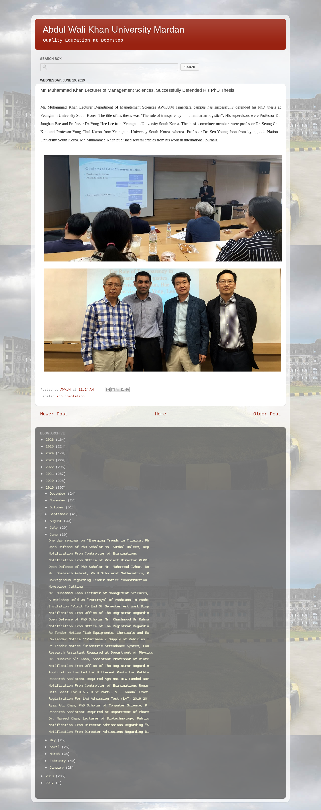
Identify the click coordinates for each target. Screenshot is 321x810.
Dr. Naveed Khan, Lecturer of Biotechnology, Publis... (102, 719)
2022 (51, 467)
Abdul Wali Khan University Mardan (113, 29)
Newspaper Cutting (66, 587)
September (60, 514)
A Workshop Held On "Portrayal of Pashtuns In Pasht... (102, 600)
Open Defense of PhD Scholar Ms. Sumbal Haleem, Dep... (102, 547)
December (59, 494)
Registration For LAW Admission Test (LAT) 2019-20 (98, 699)
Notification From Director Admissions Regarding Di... (102, 732)
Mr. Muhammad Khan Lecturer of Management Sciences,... (102, 593)
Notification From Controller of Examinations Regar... (102, 686)
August (57, 521)
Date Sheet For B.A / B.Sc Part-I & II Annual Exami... (102, 692)
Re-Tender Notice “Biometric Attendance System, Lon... (102, 646)
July (55, 528)
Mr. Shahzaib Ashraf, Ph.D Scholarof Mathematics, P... (102, 573)
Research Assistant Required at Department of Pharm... (102, 712)
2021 (51, 474)
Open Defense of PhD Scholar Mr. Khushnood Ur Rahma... (102, 619)
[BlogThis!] (112, 389)
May (54, 740)
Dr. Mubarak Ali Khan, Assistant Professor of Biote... (102, 659)
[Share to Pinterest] (127, 389)
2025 (51, 446)
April (56, 747)
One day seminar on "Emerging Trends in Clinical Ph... (102, 541)
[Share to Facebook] (122, 389)
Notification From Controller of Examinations (93, 554)
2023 (51, 460)
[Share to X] (117, 389)
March (56, 754)
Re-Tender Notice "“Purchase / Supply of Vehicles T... (102, 639)
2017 (51, 783)
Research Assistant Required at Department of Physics (101, 653)
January (58, 768)
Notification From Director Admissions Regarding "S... (102, 725)
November (59, 500)
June (55, 535)
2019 (51, 488)
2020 (51, 481)
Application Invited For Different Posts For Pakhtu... (102, 672)
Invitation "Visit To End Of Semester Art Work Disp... (102, 606)
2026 (51, 440)
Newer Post (54, 414)
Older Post (267, 414)
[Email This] (108, 389)
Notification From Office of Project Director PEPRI (99, 560)
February (59, 761)
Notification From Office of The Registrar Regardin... (102, 613)
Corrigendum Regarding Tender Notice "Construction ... (102, 580)
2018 (51, 776)
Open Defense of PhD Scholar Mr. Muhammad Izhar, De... (102, 567)
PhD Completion (70, 396)
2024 (51, 453)
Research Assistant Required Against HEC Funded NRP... (102, 679)
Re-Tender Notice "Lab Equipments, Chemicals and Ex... (102, 633)
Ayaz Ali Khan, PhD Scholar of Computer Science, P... (101, 705)
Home (160, 414)
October (58, 507)
